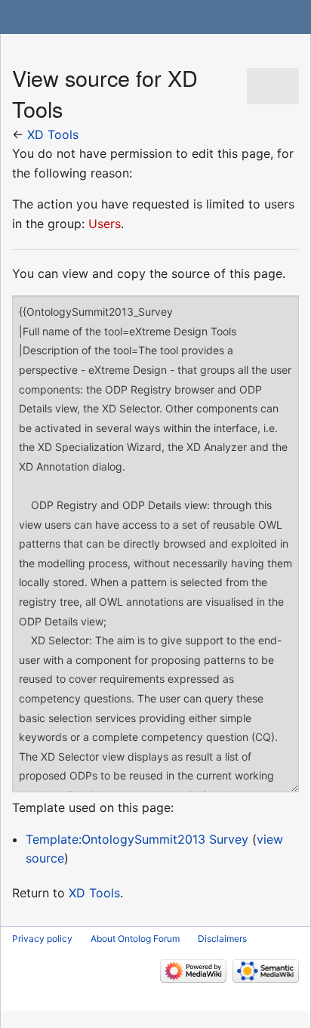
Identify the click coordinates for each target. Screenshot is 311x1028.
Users (104, 223)
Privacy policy (42, 938)
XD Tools (53, 134)
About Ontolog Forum (135, 938)
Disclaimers (222, 938)
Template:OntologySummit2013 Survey (137, 839)
